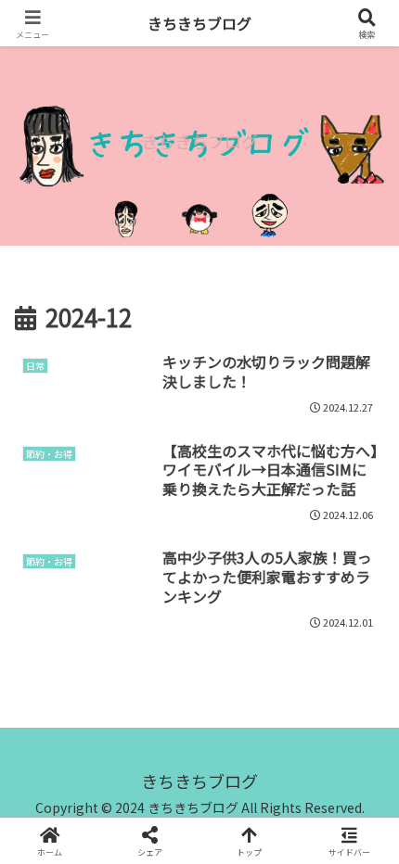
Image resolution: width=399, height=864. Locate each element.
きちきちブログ (199, 23)
